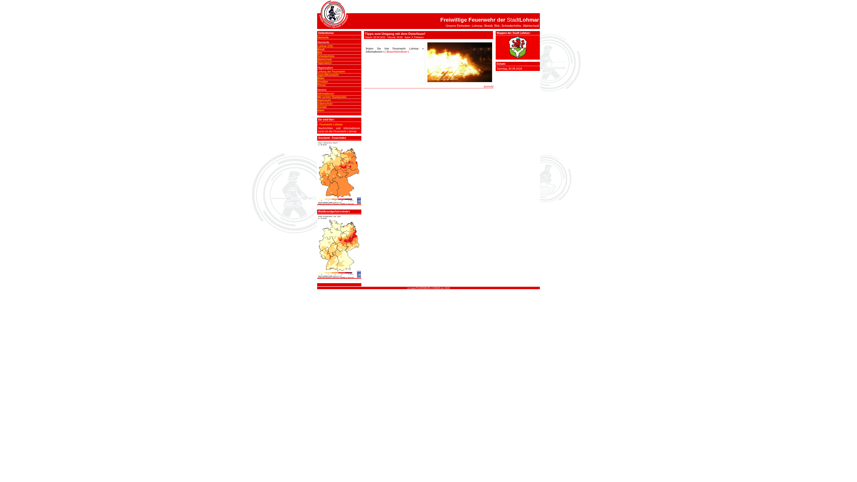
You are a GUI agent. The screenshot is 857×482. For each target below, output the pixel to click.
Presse (321, 85)
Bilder (320, 78)
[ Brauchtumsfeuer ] (397, 51)
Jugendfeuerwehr (328, 75)
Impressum (324, 100)
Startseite (323, 37)
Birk (319, 52)
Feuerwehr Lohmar (331, 124)
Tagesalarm (324, 62)
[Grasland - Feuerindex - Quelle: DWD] (339, 203)
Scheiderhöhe (326, 56)
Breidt (320, 49)
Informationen (325, 93)
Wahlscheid (324, 59)
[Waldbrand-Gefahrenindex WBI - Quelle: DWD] (339, 277)
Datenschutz (325, 103)
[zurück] (488, 86)
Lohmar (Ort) (325, 46)
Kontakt (322, 107)
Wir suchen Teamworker (332, 97)
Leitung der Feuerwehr (331, 71)
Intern (320, 110)
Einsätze (322, 81)
